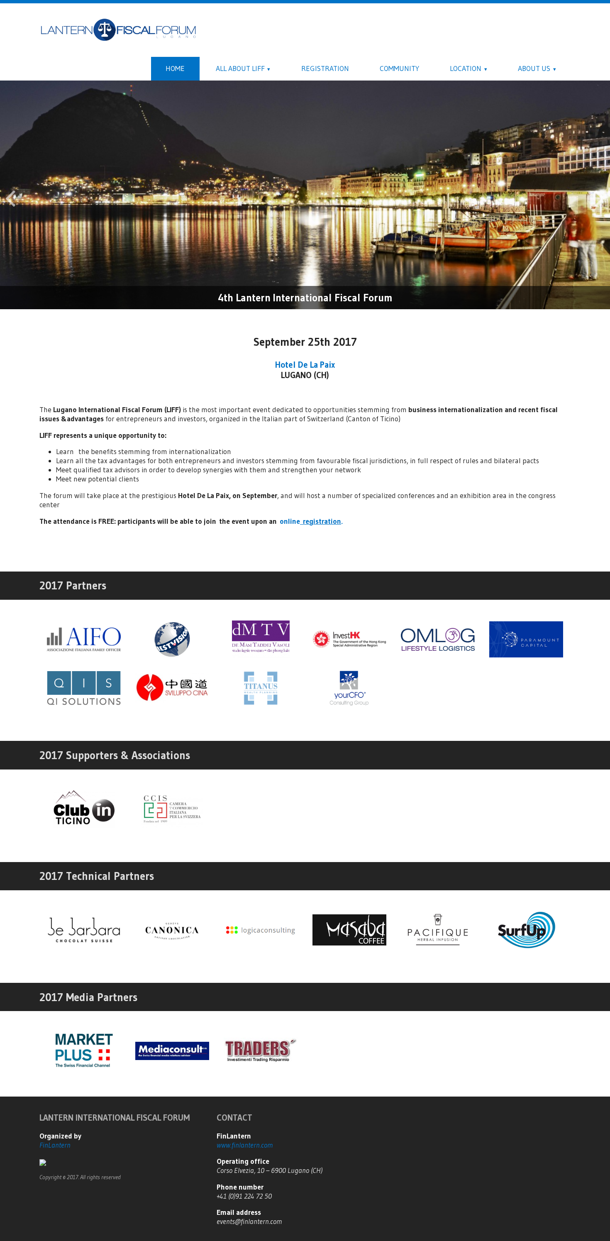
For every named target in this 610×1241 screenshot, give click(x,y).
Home (175, 68)
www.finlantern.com (245, 1145)
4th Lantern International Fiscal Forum (305, 297)
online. (311, 521)
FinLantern (55, 1145)
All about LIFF (240, 68)
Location (465, 68)
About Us (534, 68)
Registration (325, 68)
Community (399, 68)
